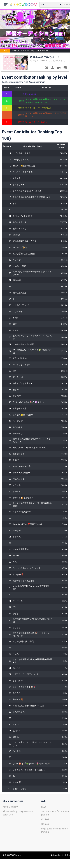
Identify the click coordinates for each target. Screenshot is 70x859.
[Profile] (52, 68)
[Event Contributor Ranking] (46, 68)
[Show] (59, 68)
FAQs (43, 807)
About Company (10, 807)
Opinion (45, 824)
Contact (45, 819)
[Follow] (65, 68)
